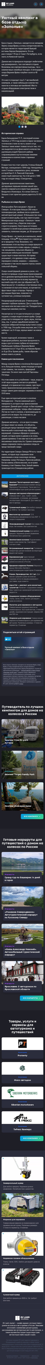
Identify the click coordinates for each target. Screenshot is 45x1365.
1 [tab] (19, 127)
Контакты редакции (12, 1356)
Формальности (24, 1356)
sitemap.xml (35, 1356)
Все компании (31, 1138)
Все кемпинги (32, 816)
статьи (21, 684)
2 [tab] (22, 127)
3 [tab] (26, 127)
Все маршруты (31, 998)
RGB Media (34, 1357)
